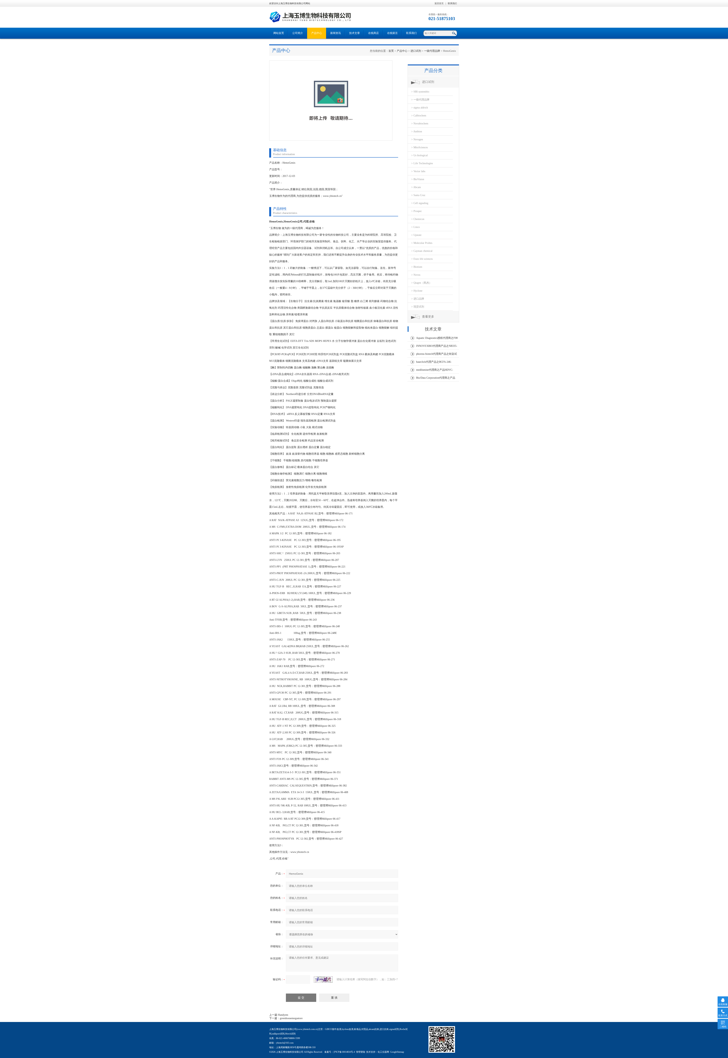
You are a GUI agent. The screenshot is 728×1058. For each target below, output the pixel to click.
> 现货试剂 (417, 306)
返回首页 (439, 3)
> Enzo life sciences (422, 258)
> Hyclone (416, 290)
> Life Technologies (422, 163)
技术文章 (354, 33)
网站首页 (278, 33)
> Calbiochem (418, 115)
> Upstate (416, 235)
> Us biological (419, 155)
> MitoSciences (419, 147)
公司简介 (297, 33)
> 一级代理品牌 (420, 99)
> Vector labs (418, 171)
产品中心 (316, 33)
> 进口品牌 (417, 298)
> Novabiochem (419, 123)
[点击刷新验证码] (323, 979)
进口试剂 (415, 50)
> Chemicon (417, 219)
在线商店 (373, 33)
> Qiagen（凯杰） (421, 282)
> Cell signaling (419, 203)
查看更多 (428, 316)
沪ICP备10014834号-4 (344, 1052)
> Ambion (416, 131)
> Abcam (416, 187)
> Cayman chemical (421, 251)
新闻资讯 (335, 33)
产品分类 (433, 70)
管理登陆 (360, 1052)
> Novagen (417, 139)
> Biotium (416, 266)
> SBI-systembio (420, 91)
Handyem (283, 1014)
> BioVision (417, 179)
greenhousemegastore (291, 1018)
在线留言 (392, 33)
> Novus (415, 274)
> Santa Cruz (418, 195)
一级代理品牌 (432, 50)
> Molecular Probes (421, 243)
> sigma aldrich (419, 107)
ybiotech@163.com (284, 1043)
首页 (391, 50)
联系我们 (452, 3)
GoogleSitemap (397, 1052)
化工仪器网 (383, 1052)
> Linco (415, 227)
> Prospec (416, 211)
